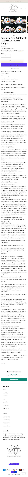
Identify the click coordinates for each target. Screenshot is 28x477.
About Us (5, 402)
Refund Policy (6, 419)
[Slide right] (16, 35)
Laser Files (5, 393)
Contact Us (5, 405)
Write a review (14, 379)
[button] (2, 8)
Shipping (3, 48)
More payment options (14, 68)
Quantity (3, 53)
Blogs (4, 399)
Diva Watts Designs (16, 474)
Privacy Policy (6, 416)
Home (4, 390)
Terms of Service (7, 426)
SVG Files (5, 396)
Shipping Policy (6, 423)
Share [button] (4, 363)
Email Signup (6, 408)
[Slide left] (11, 35)
